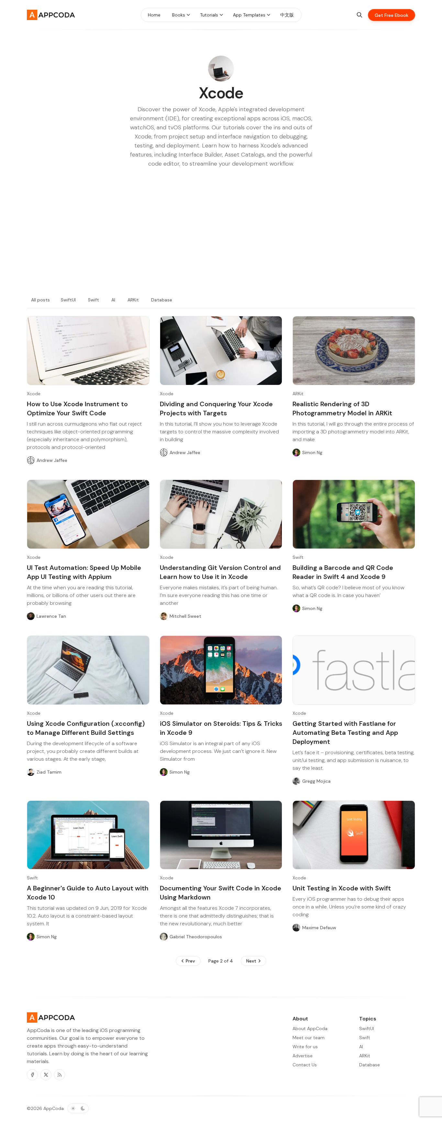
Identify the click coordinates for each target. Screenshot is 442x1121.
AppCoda (53, 1108)
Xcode (33, 394)
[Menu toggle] (188, 15)
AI (113, 300)
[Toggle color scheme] (78, 1108)
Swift (93, 300)
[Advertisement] (221, 239)
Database (161, 300)
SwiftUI (68, 300)
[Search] (359, 15)
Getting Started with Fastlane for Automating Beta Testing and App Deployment (345, 732)
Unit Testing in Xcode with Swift (342, 888)
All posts (40, 300)
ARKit (133, 300)
